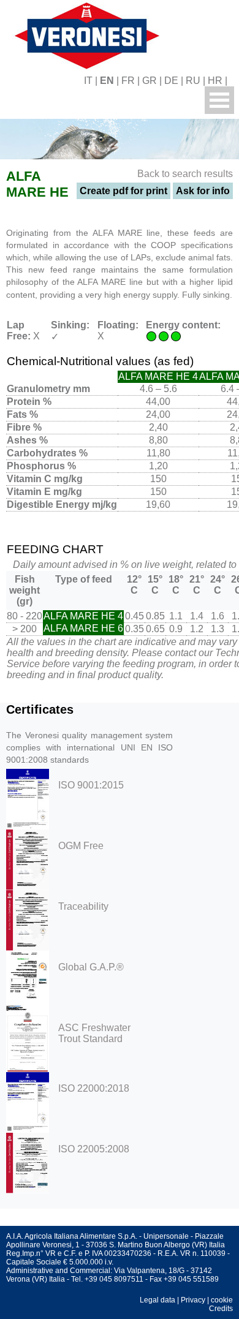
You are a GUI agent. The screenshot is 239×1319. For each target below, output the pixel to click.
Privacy (193, 1300)
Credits (221, 1308)
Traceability (83, 906)
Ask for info (203, 191)
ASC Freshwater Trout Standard (94, 1033)
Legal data (157, 1300)
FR (128, 80)
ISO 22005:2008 (93, 1149)
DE (171, 80)
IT (88, 80)
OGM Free (81, 846)
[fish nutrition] (84, 34)
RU (193, 80)
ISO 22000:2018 (93, 1088)
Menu (219, 100)
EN (107, 80)
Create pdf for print (123, 191)
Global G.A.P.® (91, 967)
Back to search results (185, 173)
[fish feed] (234, 80)
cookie (222, 1300)
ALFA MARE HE (37, 184)
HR (215, 80)
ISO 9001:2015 (91, 785)
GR (149, 80)
